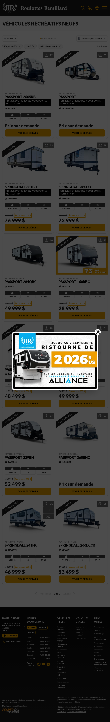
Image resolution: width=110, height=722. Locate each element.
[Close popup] (98, 332)
